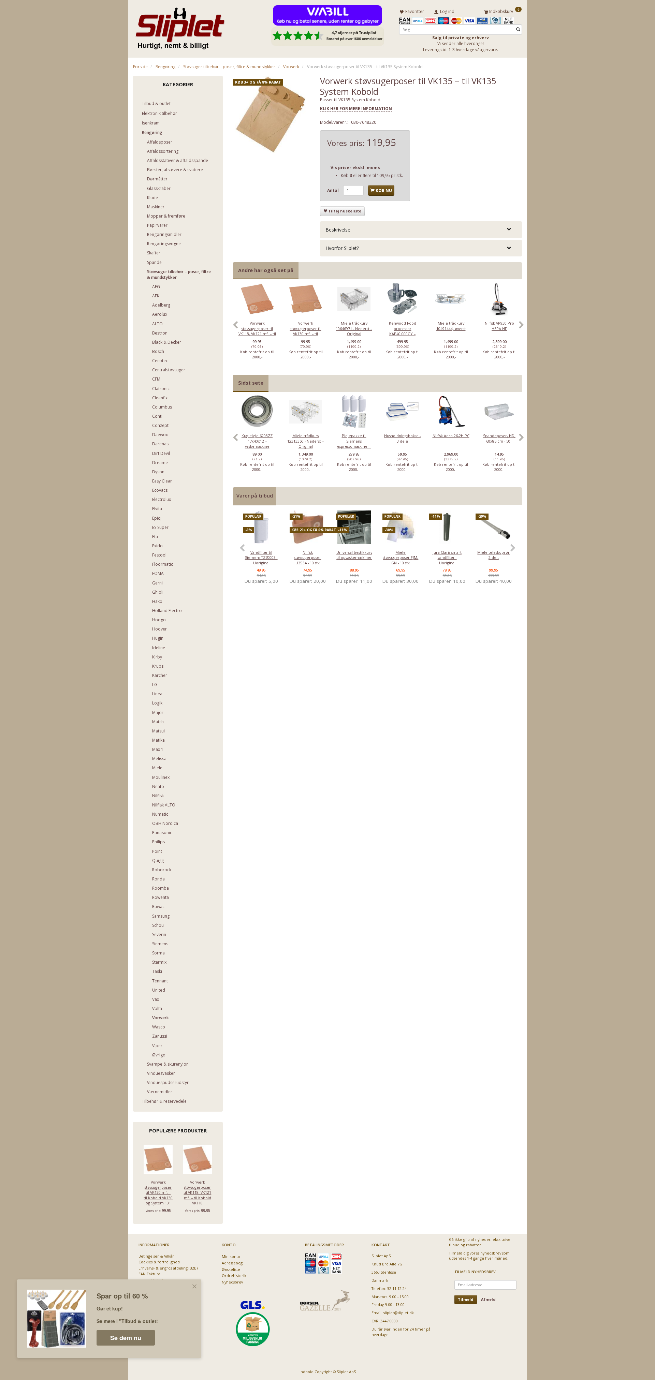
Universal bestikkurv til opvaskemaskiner (354, 555)
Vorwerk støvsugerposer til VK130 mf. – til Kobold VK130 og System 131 (158, 1192)
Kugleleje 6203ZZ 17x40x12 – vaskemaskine (257, 441)
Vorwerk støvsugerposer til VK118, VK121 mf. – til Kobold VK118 (197, 1192)
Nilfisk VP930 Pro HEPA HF (499, 326)
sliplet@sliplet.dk (398, 1312)
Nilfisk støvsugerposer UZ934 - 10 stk (307, 557)
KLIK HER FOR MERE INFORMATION (356, 109)
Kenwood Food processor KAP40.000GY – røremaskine (402, 331)
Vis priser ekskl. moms (355, 167)
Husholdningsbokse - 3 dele (402, 438)
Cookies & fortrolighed (159, 1261)
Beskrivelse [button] (337, 230)
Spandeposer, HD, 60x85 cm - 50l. (499, 438)
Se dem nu (125, 1337)
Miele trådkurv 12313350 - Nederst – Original (305, 441)
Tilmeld (466, 1299)
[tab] (421, 230)
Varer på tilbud (254, 495)
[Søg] (518, 29)
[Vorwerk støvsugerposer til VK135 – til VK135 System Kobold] (271, 114)
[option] (257, 328)
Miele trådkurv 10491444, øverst (451, 326)
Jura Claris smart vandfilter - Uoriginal (447, 557)
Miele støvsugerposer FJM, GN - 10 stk (400, 557)
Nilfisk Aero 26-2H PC (451, 435)
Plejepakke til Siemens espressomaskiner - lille (354, 443)
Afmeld (488, 1299)
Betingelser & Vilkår (156, 1256)
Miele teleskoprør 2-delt (493, 555)
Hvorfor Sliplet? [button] (342, 248)
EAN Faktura (149, 1273)
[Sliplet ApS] (180, 26)
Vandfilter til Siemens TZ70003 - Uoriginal (261, 557)
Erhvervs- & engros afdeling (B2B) (168, 1268)
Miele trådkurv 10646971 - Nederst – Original (354, 328)
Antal (333, 190)
